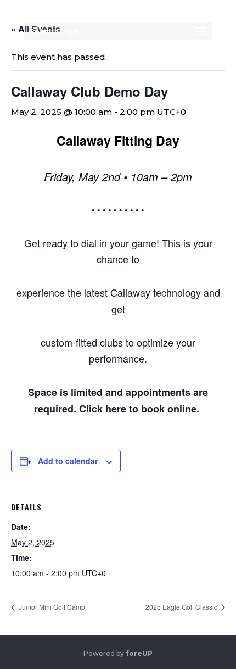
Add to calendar (68, 460)
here (115, 409)
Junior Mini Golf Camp (51, 606)
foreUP (139, 653)
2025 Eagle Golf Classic (182, 606)
